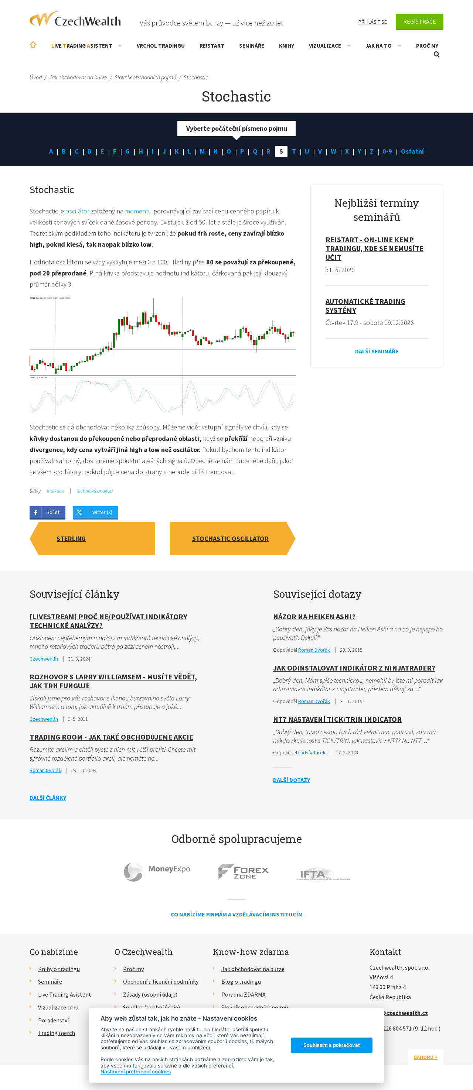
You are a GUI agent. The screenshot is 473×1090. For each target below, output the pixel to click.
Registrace (419, 21)
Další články (48, 797)
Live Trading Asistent (64, 994)
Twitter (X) (101, 512)
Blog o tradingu (241, 981)
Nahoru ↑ (426, 1057)
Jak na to (378, 45)
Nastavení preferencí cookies (136, 1071)
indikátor (56, 490)
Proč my (427, 45)
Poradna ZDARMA (243, 994)
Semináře (251, 45)
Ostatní (412, 151)
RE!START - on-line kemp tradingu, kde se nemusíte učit (374, 248)
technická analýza (94, 490)
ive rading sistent (81, 45)
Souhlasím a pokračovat (331, 1045)
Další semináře (377, 351)
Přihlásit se (372, 21)
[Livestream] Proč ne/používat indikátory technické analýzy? (108, 621)
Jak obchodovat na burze (253, 969)
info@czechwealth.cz (399, 1013)
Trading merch (56, 1032)
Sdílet (53, 512)
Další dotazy (291, 780)
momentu (138, 211)
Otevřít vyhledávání (437, 54)
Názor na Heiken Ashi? (314, 616)
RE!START (212, 45)
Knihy (286, 45)
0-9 (387, 151)
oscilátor (77, 211)
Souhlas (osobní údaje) (151, 1007)
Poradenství (53, 1020)
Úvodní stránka (33, 44)
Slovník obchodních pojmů (254, 1007)
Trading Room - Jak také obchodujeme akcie (111, 736)
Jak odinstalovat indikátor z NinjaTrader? (354, 667)
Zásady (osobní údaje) (150, 994)
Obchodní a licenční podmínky (160, 981)
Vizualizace (325, 45)
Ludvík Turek (312, 752)
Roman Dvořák (45, 770)
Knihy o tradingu (59, 969)
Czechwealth (44, 658)
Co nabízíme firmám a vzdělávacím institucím (237, 914)
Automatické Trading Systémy (365, 306)
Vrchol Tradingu (161, 45)
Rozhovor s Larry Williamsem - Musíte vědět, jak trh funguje (113, 681)
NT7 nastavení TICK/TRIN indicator (337, 719)
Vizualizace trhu (58, 1007)
